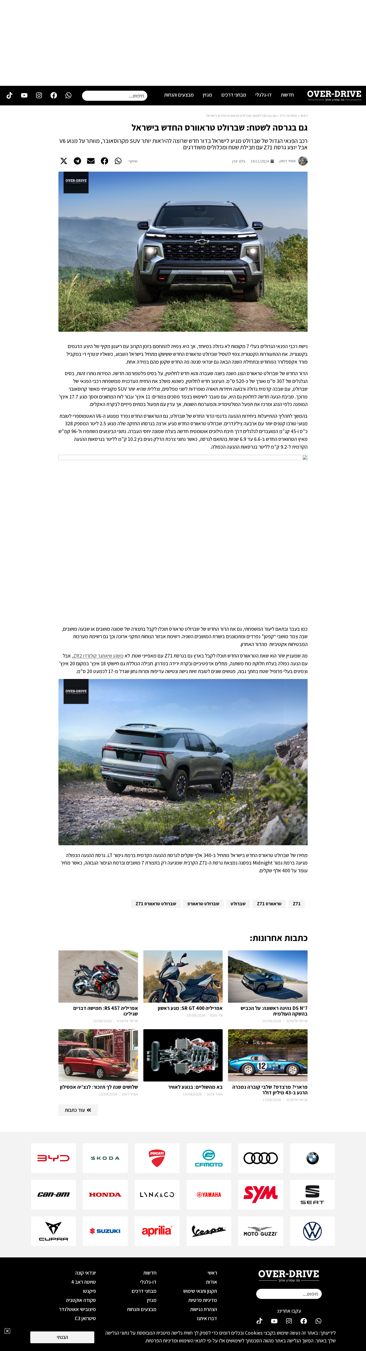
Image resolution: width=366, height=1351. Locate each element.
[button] (118, 161)
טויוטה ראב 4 (83, 1281)
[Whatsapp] (68, 95)
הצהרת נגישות (203, 1309)
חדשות (287, 94)
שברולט (238, 903)
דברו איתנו (207, 1318)
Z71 (297, 903)
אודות (211, 1281)
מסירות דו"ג (288, 115)
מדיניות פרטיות (202, 1300)
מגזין (207, 94)
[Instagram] (39, 95)
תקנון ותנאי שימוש (200, 1290)
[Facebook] (53, 95)
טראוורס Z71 (269, 903)
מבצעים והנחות (179, 94)
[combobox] (114, 96)
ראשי (304, 115)
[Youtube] (24, 95)
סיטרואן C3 (85, 1318)
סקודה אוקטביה (81, 1300)
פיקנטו (89, 1290)
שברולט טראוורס (203, 903)
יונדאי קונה (85, 1272)
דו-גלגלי (263, 94)
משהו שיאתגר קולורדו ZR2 (98, 655)
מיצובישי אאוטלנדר (77, 1309)
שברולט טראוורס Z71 (156, 903)
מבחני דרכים (233, 94)
